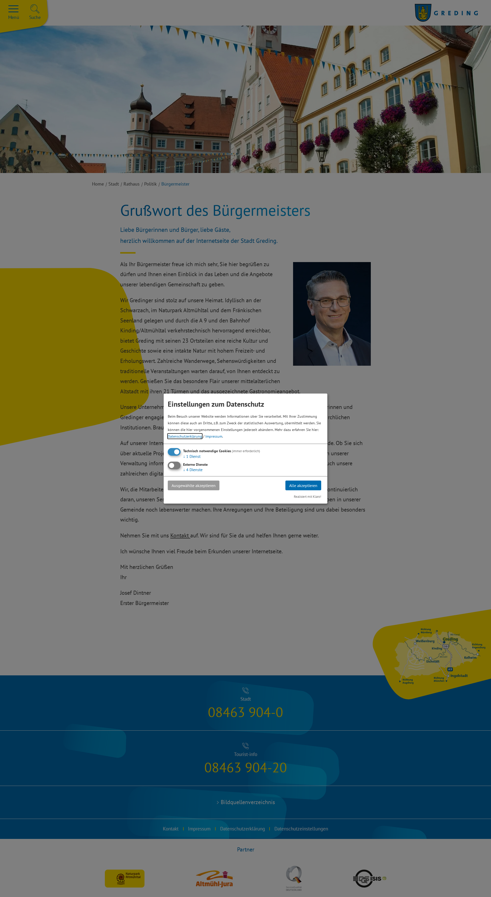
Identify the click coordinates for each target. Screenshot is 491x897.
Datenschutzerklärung (185, 436)
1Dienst (191, 456)
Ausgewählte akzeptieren (194, 485)
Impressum (213, 436)
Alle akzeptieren (303, 485)
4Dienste (193, 469)
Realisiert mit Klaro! (307, 496)
